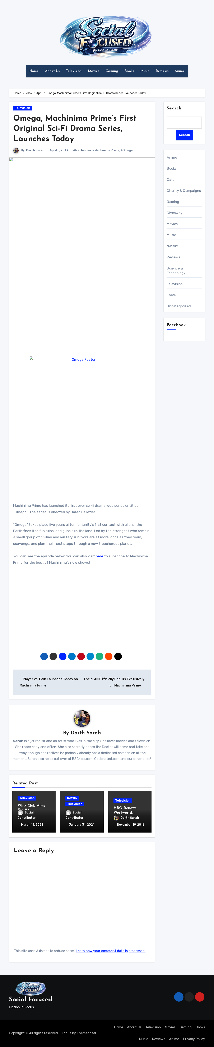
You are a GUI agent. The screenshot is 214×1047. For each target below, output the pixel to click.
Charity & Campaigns (184, 191)
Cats (170, 180)
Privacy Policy (194, 1039)
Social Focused (30, 1000)
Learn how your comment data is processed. (110, 951)
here (99, 556)
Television (74, 71)
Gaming (112, 71)
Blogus (65, 1033)
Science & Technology (176, 270)
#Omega (127, 150)
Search (174, 108)
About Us (52, 71)
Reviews (162, 71)
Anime (180, 71)
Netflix (72, 798)
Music (144, 71)
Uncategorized (179, 306)
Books (129, 71)
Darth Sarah (35, 150)
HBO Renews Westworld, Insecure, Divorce (128, 812)
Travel (172, 295)
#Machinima (82, 150)
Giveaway (174, 213)
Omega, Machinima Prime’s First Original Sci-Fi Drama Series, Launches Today (74, 129)
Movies (93, 71)
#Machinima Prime (105, 150)
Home (34, 71)
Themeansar (86, 1033)
